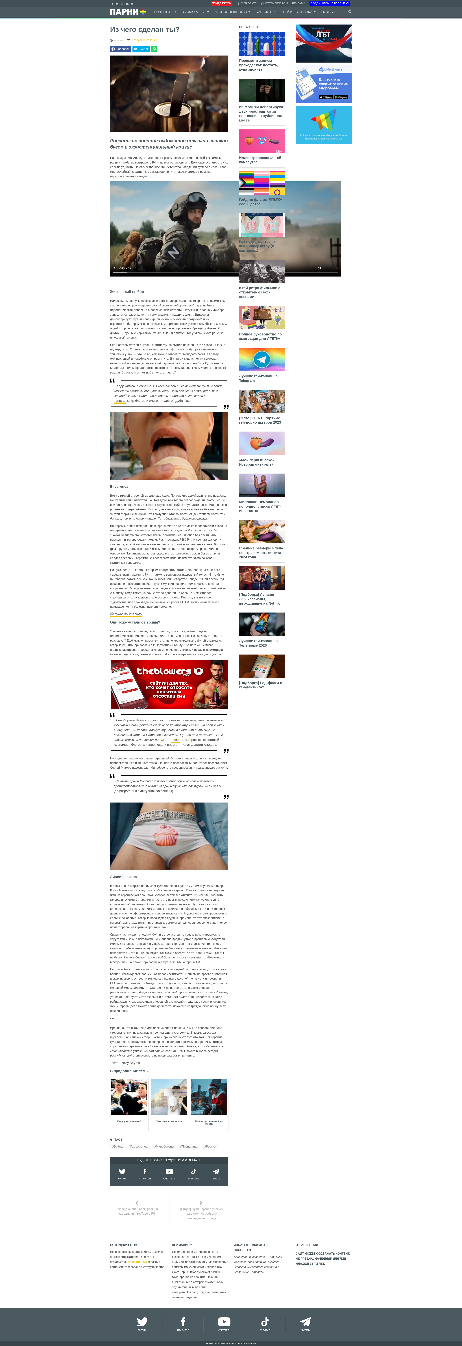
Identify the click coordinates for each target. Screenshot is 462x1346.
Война (118, 1146)
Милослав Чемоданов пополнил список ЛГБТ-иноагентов (260, 506)
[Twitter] (117, 3)
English (328, 12)
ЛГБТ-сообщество (231, 12)
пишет (175, 740)
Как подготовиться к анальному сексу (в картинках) (257, 246)
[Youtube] (122, 3)
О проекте (249, 3)
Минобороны (165, 1146)
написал (120, 401)
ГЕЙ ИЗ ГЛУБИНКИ (297, 12)
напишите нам (137, 1261)
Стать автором (276, 3)
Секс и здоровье (190, 12)
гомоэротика (139, 1146)
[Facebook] (113, 3)
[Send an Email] (127, 3)
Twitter (143, 49)
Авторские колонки (144, 40)
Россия (211, 1146)
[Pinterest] (132, 3)
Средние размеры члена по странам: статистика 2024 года (261, 552)
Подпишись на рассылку (330, 3)
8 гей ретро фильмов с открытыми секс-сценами (259, 292)
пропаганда (190, 1146)
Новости (162, 12)
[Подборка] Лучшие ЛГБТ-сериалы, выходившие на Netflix (259, 599)
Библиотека (267, 12)
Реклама (298, 3)
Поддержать (221, 3)
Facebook (123, 49)
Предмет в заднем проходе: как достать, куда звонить (258, 65)
